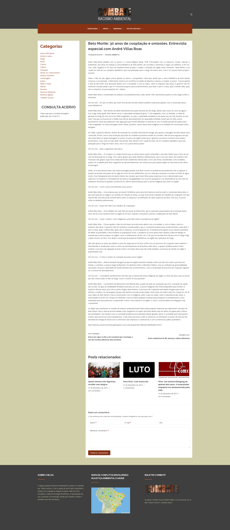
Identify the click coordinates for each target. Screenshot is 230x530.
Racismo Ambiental (112, 55)
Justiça (42, 81)
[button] (99, 28)
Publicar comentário (99, 453)
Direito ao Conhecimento (50, 73)
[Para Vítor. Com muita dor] (139, 370)
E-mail (128, 422)
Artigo (42, 59)
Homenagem (45, 78)
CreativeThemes (80, 526)
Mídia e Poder (45, 84)
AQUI (170, 502)
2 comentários (129, 388)
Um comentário (94, 391)
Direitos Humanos (47, 75)
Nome (93, 422)
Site (160, 422)
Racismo (43, 89)
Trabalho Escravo (47, 97)
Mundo (43, 86)
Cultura (43, 67)
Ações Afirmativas (47, 53)
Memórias (117, 29)
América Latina (46, 56)
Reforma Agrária (46, 95)
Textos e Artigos (133, 29)
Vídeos (105, 29)
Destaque (44, 70)
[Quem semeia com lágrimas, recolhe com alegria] (104, 370)
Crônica (43, 64)
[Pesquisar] (191, 14)
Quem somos (92, 29)
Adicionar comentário (99, 430)
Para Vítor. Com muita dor (135, 381)
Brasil (42, 61)
